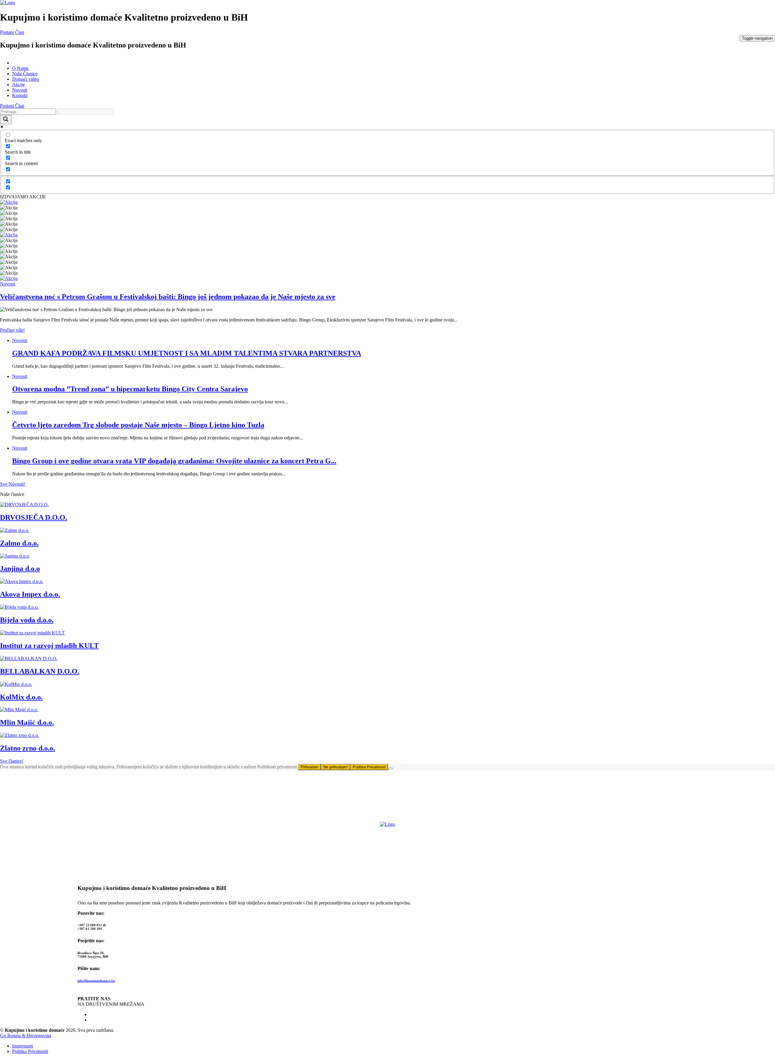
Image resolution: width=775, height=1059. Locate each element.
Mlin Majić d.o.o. (27, 722)
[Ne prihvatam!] (390, 768)
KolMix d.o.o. (21, 697)
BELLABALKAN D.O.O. (39, 671)
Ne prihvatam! (335, 767)
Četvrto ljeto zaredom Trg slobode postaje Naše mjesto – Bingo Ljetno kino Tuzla (138, 425)
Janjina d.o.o (20, 568)
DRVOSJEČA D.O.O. (33, 517)
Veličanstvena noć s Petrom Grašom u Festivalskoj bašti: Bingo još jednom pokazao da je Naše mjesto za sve (167, 297)
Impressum (22, 1045)
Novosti (19, 90)
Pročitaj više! (12, 330)
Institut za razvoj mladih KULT (49, 646)
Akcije (18, 84)
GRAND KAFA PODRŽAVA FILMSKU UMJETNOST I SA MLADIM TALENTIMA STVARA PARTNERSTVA (186, 353)
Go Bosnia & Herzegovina (25, 1035)
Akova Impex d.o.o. (30, 594)
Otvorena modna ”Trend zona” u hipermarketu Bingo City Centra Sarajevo (130, 389)
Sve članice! (11, 761)
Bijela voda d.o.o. (27, 620)
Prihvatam (309, 767)
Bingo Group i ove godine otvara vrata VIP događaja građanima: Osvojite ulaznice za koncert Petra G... (174, 461)
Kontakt (20, 95)
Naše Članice (25, 73)
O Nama (20, 68)
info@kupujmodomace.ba (96, 980)
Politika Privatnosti (369, 767)
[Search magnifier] (6, 119)
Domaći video (25, 79)
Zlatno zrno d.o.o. (27, 748)
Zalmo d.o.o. (19, 543)
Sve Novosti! (12, 484)
